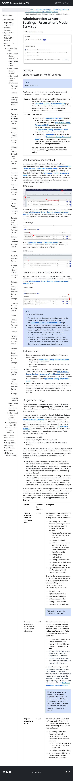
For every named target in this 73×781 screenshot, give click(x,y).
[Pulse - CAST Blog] (69, 772)
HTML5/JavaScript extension (33, 420)
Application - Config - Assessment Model (50, 104)
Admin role (50, 135)
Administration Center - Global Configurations (41, 12)
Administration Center (61, 9)
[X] (4, 772)
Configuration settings (43, 9)
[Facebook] (7, 772)
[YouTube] (10, 772)
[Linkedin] (66, 772)
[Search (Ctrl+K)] (16, 10)
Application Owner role (54, 118)
